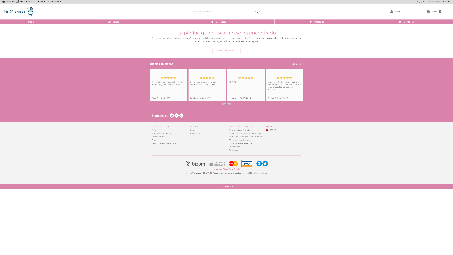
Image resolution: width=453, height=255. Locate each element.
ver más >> (297, 64)
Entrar (193, 130)
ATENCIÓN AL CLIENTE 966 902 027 (50, 2)
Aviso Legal (234, 150)
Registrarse (195, 133)
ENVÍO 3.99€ (10, 2)
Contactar (446, 2)
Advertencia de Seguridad (240, 130)
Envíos (154, 140)
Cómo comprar (158, 137)
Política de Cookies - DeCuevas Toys (245, 133)
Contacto (156, 130)
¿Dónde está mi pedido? (430, 2)
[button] (113, 21)
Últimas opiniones (161, 63)
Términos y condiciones (239, 140)
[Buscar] (256, 12)
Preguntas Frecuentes (162, 133)
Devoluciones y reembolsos (164, 143)
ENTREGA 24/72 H (26, 2)
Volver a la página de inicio (226, 50)
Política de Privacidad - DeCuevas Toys (246, 137)
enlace (246, 173)
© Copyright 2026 (226, 186)
